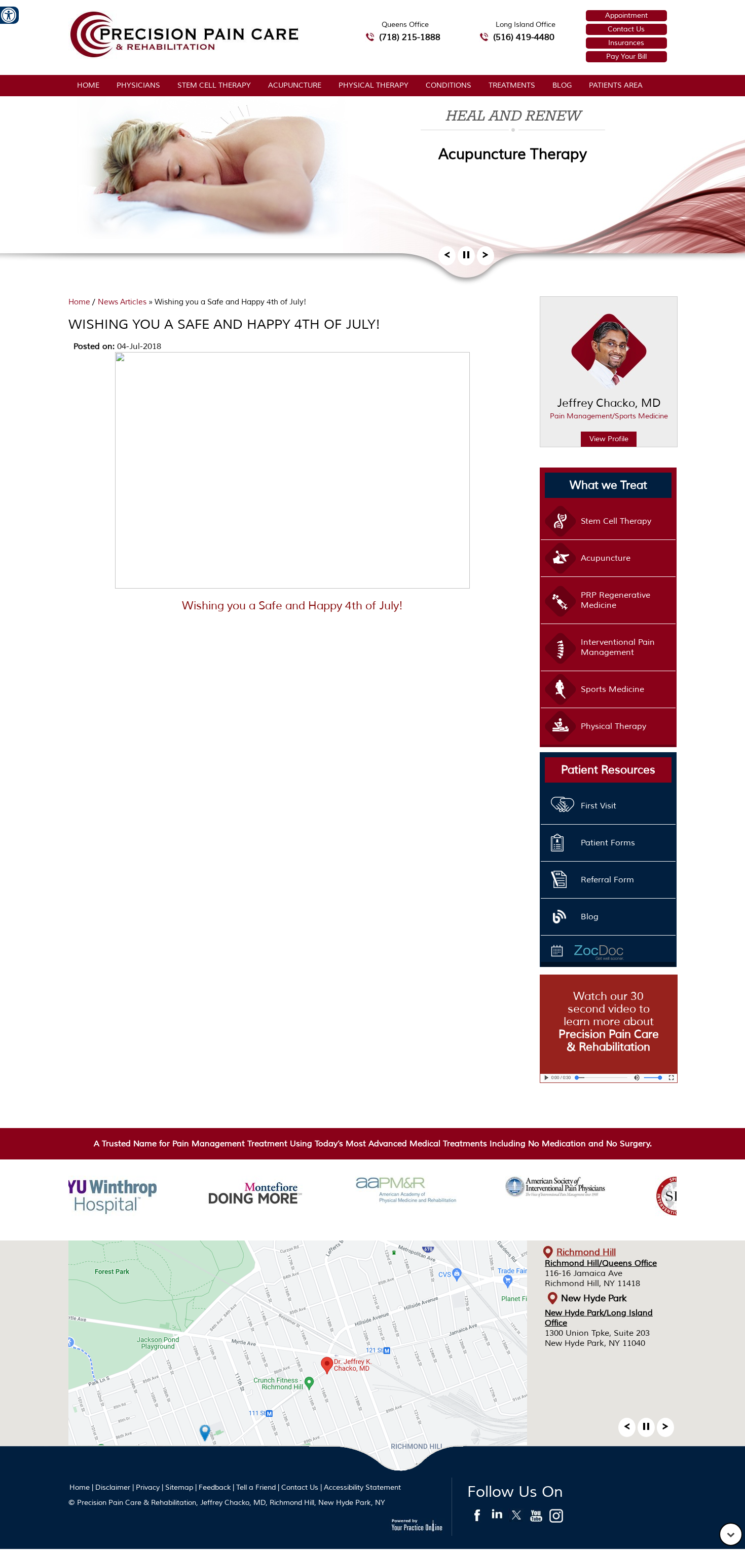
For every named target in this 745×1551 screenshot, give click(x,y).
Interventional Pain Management (618, 647)
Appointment (626, 15)
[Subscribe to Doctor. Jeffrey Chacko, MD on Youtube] (536, 1518)
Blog (562, 85)
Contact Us (626, 29)
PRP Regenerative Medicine (615, 600)
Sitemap (179, 1487)
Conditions (448, 85)
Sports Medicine (612, 689)
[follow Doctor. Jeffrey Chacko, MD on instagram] (556, 1518)
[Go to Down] (730, 1534)
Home (88, 85)
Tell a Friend (256, 1487)
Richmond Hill (586, 1252)
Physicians (138, 85)
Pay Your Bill (626, 56)
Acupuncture (294, 85)
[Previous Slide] (447, 258)
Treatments (512, 85)
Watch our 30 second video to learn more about (608, 1021)
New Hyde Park (594, 1298)
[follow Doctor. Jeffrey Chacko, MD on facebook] (477, 1518)
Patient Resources (608, 770)
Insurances (626, 42)
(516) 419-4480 (523, 37)
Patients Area (616, 85)
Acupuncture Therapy (512, 154)
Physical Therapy (373, 85)
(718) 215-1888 (409, 37)
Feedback (215, 1487)
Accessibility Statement (362, 1487)
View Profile (608, 439)
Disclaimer (112, 1487)
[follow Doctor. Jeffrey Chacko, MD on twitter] (517, 1518)
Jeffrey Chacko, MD (609, 408)
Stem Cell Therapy (214, 85)
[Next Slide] (485, 258)
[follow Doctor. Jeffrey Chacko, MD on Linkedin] (497, 1518)
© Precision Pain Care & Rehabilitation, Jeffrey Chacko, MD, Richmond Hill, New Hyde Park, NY (226, 1502)
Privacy (148, 1487)
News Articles (122, 302)
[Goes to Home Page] (184, 56)
